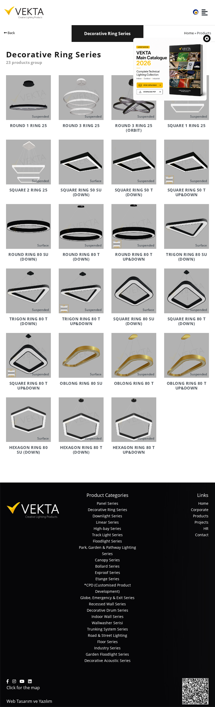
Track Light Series (107, 534)
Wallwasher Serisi (107, 622)
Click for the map (23, 687)
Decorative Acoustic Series (107, 660)
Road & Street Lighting (107, 635)
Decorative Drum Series (107, 610)
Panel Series (107, 503)
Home (189, 33)
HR (205, 528)
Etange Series (107, 578)
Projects (201, 522)
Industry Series (107, 647)
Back (11, 32)
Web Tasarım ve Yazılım (29, 701)
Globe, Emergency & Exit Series (107, 597)
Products (200, 515)
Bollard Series (107, 566)
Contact (201, 534)
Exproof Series (107, 572)
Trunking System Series (107, 629)
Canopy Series (107, 559)
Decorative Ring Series (107, 509)
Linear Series (107, 522)
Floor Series (107, 641)
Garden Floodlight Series (107, 654)
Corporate (199, 509)
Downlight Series (107, 515)
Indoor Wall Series (107, 616)
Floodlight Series (107, 541)
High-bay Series (107, 528)
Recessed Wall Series (107, 603)
